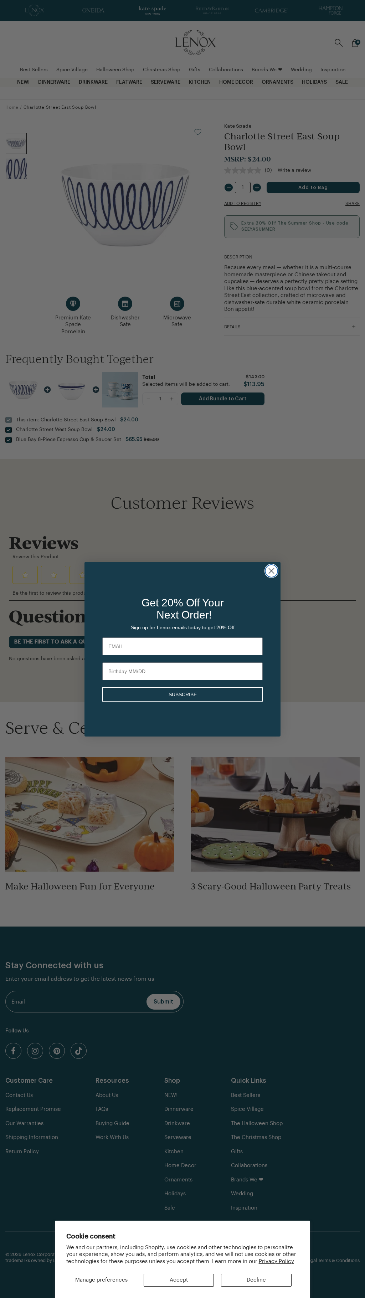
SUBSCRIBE (183, 694)
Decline (256, 1280)
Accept (179, 1280)
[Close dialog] (271, 571)
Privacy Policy (276, 1261)
